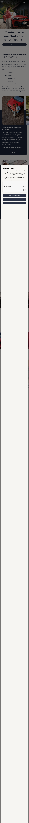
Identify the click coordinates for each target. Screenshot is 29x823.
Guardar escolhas (14, 199)
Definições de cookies (14, 202)
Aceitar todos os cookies (14, 195)
